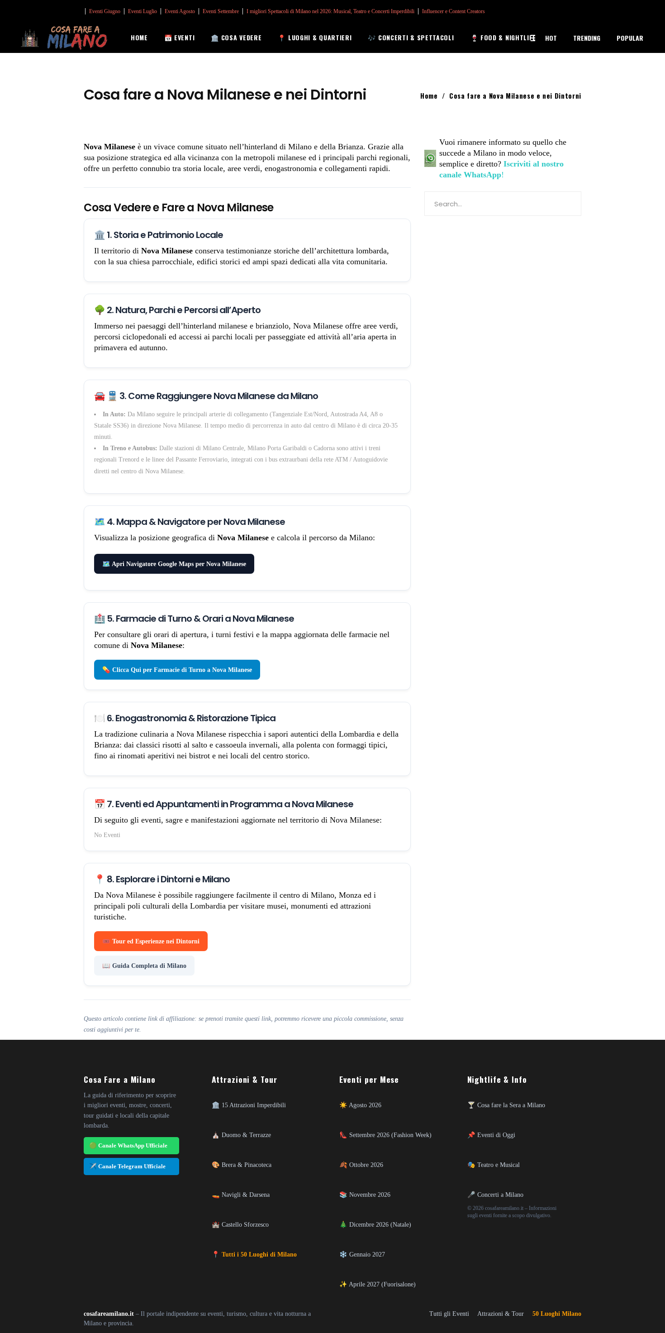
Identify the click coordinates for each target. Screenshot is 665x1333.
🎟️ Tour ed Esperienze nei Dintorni (151, 941)
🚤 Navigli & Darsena (241, 1194)
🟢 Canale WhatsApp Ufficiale (128, 1145)
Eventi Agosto (180, 11)
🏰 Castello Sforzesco (240, 1224)
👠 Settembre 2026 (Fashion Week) (385, 1134)
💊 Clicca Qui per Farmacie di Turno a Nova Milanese (177, 669)
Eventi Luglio (142, 11)
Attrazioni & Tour (500, 1313)
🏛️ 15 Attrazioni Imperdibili (249, 1105)
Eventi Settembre (221, 11)
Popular (630, 38)
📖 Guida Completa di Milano (144, 965)
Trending (586, 38)
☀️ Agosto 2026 (360, 1105)
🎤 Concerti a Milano (495, 1194)
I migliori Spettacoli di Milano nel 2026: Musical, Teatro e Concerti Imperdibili (330, 11)
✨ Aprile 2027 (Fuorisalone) (377, 1284)
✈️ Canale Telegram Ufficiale (127, 1166)
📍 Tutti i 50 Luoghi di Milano (254, 1254)
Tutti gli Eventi (449, 1313)
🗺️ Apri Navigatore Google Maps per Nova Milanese (174, 563)
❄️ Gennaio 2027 (362, 1254)
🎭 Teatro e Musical (493, 1164)
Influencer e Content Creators (453, 11)
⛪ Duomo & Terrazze (241, 1134)
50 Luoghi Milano (556, 1313)
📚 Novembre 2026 (364, 1194)
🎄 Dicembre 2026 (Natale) (375, 1224)
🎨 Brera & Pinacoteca (241, 1164)
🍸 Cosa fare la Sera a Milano (506, 1105)
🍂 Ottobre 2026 (361, 1164)
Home (429, 95)
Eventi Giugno (104, 11)
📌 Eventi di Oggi (491, 1134)
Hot (551, 38)
